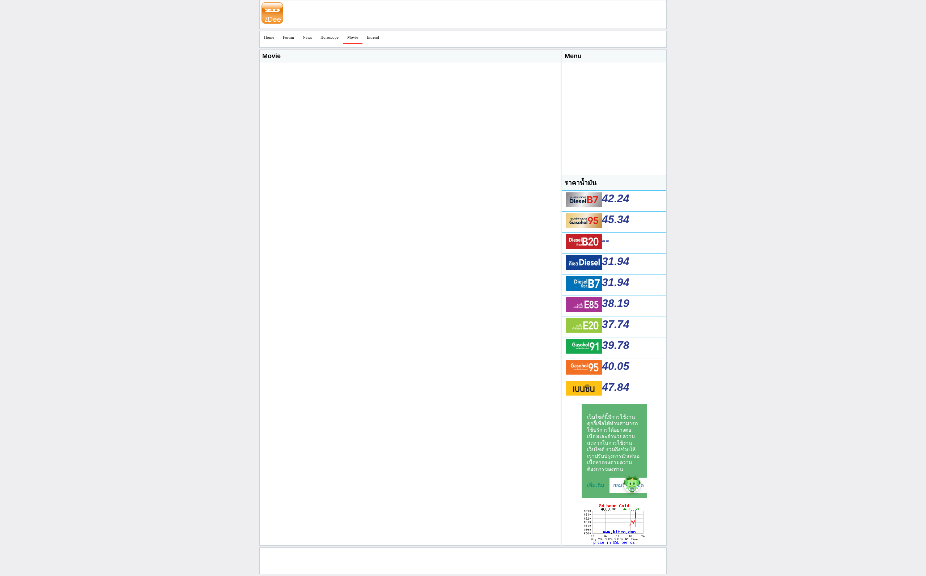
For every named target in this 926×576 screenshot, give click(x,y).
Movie (352, 37)
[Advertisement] (437, 15)
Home (269, 37)
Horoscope (329, 37)
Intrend (373, 37)
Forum (288, 37)
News (307, 37)
